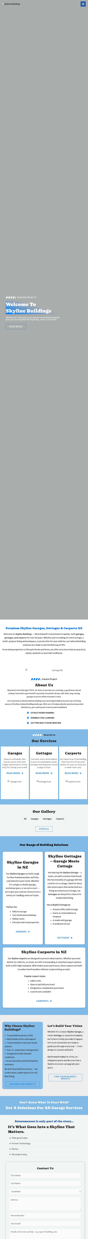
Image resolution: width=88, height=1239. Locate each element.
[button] (44, 1138)
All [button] (25, 819)
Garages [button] (34, 819)
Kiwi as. (15, 1149)
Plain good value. (20, 1138)
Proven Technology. (21, 1143)
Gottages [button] (47, 819)
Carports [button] (60, 819)
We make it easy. (20, 1154)
